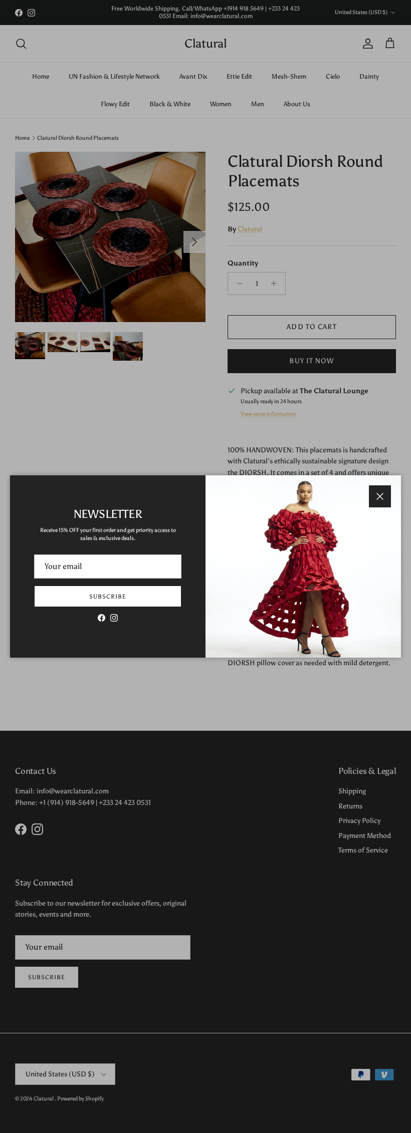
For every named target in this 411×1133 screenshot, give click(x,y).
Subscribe (107, 596)
